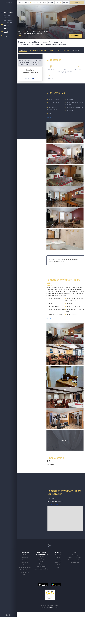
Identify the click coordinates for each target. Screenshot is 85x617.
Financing (75, 555)
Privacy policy (74, 562)
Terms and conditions (75, 560)
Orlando (6, 19)
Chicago (41, 556)
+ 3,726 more (7, 22)
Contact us (25, 562)
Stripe (56, 607)
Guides (25, 555)
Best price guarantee (74, 557)
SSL (51, 607)
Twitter (58, 557)
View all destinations (41, 569)
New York (6, 17)
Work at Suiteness (25, 567)
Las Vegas (6, 15)
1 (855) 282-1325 (30, 78)
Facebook (58, 555)
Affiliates (25, 575)
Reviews (24, 560)
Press (25, 565)
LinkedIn (58, 565)
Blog (58, 567)
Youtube (58, 560)
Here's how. (75, 50)
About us (25, 557)
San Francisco (7, 21)
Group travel (25, 572)
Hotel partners (25, 570)
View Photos (75, 36)
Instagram (58, 562)
